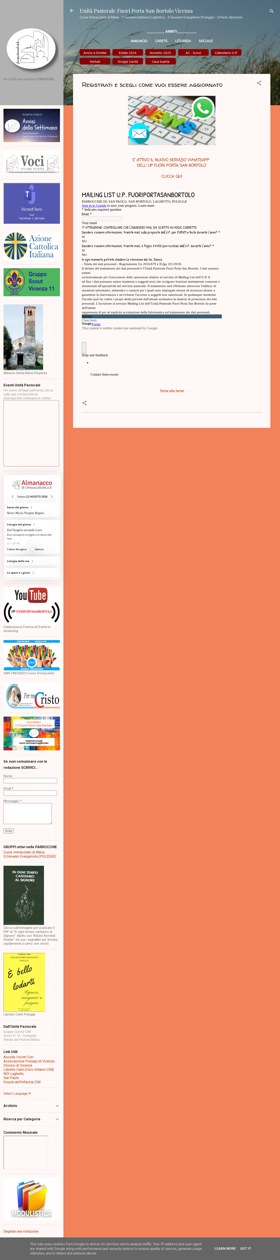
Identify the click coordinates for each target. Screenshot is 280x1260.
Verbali (95, 61)
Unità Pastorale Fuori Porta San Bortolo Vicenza (136, 10)
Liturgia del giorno (32, 537)
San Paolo (11, 1078)
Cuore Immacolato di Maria (24, 852)
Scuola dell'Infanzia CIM (22, 1082)
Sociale (206, 41)
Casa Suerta (160, 61)
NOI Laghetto (14, 1074)
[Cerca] (271, 12)
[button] (259, 83)
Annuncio (139, 41)
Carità (161, 41)
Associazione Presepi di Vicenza (29, 1061)
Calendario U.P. (226, 52)
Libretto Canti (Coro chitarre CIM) (29, 1069)
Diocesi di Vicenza (18, 1065)
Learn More (225, 1249)
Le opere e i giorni (32, 572)
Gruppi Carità (128, 61)
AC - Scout (193, 52)
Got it (245, 1249)
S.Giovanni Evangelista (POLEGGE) (30, 856)
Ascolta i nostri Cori (18, 1057)
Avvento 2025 (160, 52)
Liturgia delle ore (32, 561)
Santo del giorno (32, 510)
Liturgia (183, 41)
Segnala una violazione (21, 1231)
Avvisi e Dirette (95, 52)
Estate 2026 (127, 52)
